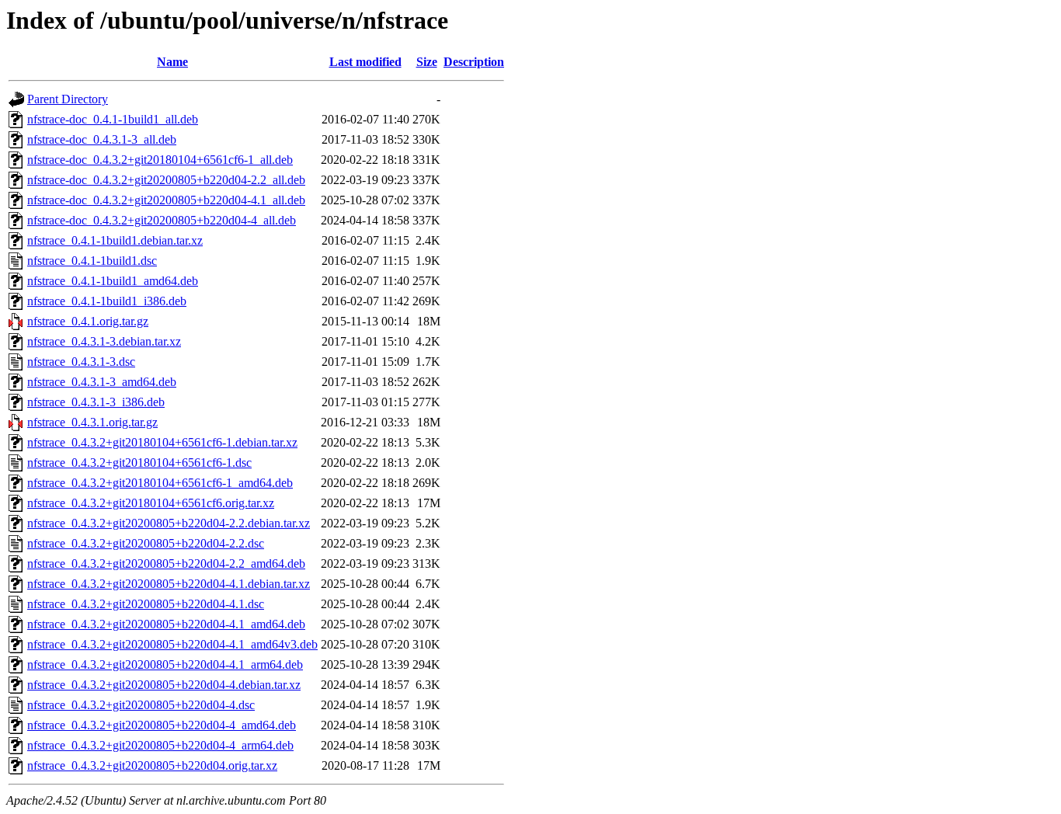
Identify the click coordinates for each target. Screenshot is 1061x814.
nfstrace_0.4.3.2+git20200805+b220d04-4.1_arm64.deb (165, 664)
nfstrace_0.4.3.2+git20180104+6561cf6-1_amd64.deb (160, 482)
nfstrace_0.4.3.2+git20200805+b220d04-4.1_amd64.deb (166, 624)
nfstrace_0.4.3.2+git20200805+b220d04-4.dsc (141, 704)
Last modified (365, 61)
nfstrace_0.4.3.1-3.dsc (81, 361)
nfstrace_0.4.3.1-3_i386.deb (96, 402)
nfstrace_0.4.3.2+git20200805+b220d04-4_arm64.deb (160, 745)
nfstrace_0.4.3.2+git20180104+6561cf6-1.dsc (139, 462)
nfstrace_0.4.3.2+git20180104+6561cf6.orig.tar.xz (150, 503)
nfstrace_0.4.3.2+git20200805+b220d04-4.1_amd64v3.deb (172, 644)
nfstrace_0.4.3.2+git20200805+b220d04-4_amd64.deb (161, 725)
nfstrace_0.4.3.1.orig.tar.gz (92, 422)
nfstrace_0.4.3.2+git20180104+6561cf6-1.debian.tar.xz (162, 442)
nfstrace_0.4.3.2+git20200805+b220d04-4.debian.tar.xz (164, 684)
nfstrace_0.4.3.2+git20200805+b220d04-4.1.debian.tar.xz (168, 583)
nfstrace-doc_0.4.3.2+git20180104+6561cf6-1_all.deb (160, 159)
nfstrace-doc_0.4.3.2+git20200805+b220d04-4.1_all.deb (166, 200)
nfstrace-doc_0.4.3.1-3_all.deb (101, 139)
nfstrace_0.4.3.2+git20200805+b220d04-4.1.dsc (145, 603)
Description (474, 61)
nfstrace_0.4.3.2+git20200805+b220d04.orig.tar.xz (152, 765)
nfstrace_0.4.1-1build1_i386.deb (106, 301)
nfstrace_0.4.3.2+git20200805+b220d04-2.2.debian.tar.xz (168, 523)
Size (426, 61)
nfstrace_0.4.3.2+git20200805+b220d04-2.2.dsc (145, 543)
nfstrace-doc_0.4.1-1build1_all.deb (112, 119)
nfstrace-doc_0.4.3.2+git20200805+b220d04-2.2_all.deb (166, 179)
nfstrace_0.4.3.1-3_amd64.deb (101, 381)
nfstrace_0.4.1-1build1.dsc (92, 260)
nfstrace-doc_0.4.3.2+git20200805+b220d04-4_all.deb (161, 220)
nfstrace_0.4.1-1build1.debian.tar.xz (115, 240)
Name (172, 61)
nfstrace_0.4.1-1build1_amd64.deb (112, 280)
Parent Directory (67, 99)
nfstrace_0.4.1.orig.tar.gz (87, 321)
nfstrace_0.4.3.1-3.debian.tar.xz (104, 341)
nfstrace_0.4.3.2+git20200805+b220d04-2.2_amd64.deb (166, 563)
